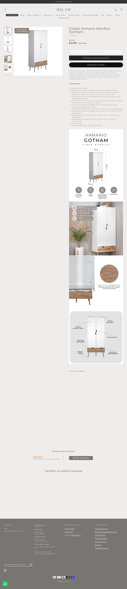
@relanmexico (76, 535)
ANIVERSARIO (12, 15)
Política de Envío (100, 535)
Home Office (60, 15)
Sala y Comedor (33, 15)
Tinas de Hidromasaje (90, 15)
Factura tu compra (101, 541)
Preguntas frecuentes (102, 548)
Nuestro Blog (69, 532)
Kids (102, 15)
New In (109, 15)
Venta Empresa (63, 18)
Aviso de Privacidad (101, 538)
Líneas (22, 15)
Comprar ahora (96, 65)
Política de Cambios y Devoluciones (106, 532)
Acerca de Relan (70, 528)
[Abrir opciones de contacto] (5, 584)
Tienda (117, 15)
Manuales (98, 545)
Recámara (47, 15)
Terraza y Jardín (73, 15)
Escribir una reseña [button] (81, 458)
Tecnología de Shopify (63, 581)
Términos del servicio (101, 528)
